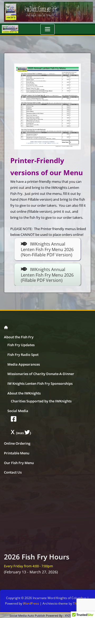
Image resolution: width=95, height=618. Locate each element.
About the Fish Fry (19, 337)
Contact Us (13, 472)
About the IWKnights (24, 393)
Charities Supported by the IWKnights (41, 401)
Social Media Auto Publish (27, 615)
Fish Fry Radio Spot (23, 354)
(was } (21, 432)
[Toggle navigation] (47, 29)
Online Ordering (17, 443)
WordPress (31, 603)
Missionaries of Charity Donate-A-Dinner (40, 373)
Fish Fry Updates (21, 344)
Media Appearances (23, 364)
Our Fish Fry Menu (19, 462)
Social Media (17, 410)
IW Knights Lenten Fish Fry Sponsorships (40, 383)
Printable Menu (16, 453)
